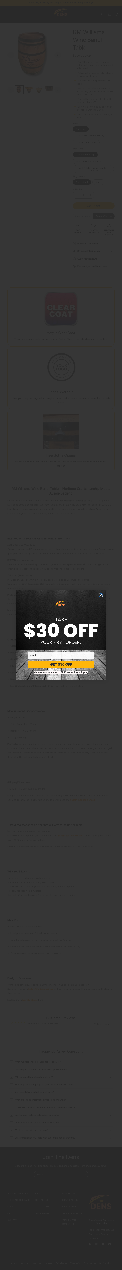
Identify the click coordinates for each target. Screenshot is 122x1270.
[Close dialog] (101, 595)
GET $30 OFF (61, 664)
